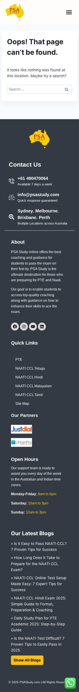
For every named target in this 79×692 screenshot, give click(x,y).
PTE (18, 360)
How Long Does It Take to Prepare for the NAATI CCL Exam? (35, 563)
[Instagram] (24, 326)
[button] (69, 12)
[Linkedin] (42, 326)
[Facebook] (15, 326)
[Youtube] (33, 326)
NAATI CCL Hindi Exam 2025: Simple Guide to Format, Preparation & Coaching (38, 604)
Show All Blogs (27, 660)
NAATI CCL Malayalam (33, 386)
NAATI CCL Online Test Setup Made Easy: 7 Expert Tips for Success (38, 584)
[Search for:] (39, 89)
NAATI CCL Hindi (29, 377)
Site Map (22, 403)
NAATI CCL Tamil (29, 395)
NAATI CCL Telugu (30, 368)
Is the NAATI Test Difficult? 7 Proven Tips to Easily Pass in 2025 (38, 644)
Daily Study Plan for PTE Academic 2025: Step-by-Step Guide (38, 624)
